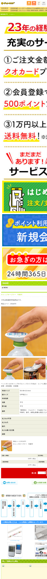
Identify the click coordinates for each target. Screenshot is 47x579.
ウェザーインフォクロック (14, 556)
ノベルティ (12, 13)
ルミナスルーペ (42, 539)
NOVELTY (4, 13)
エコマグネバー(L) (14, 539)
